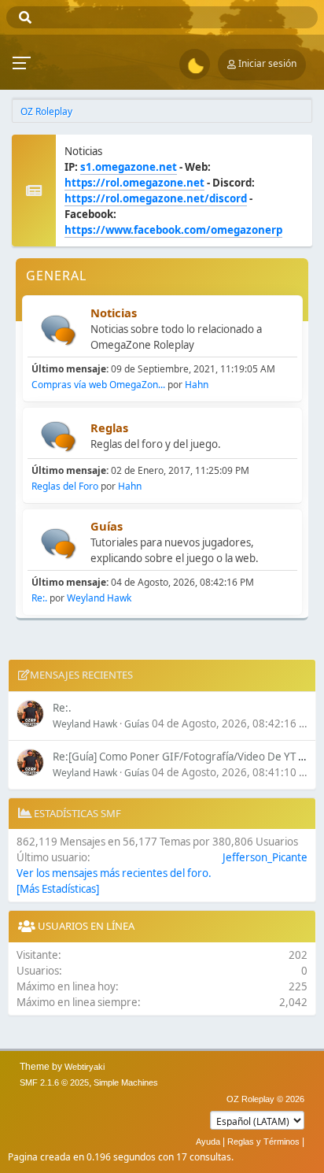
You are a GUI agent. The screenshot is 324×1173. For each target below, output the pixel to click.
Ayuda (208, 1141)
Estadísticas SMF (76, 813)
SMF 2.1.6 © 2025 (54, 1082)
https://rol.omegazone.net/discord (155, 198)
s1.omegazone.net (128, 167)
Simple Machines (126, 1082)
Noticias (113, 312)
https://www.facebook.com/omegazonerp (173, 230)
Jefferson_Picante (265, 857)
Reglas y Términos (263, 1141)
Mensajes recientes (81, 675)
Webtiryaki (84, 1066)
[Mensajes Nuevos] (58, 330)
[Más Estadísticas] (58, 889)
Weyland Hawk (99, 598)
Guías (106, 526)
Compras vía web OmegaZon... (98, 384)
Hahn (196, 384)
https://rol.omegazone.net (134, 183)
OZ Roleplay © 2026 (265, 1099)
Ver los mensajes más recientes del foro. (114, 873)
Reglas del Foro (64, 486)
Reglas (109, 427)
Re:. (39, 598)
